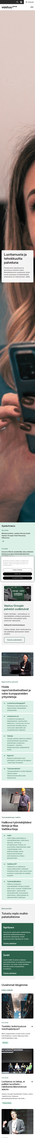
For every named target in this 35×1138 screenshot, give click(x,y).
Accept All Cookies (17, 578)
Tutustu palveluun (9, 943)
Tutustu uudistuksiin (14, 640)
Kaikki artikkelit (7, 990)
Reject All (17, 574)
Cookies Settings (17, 569)
